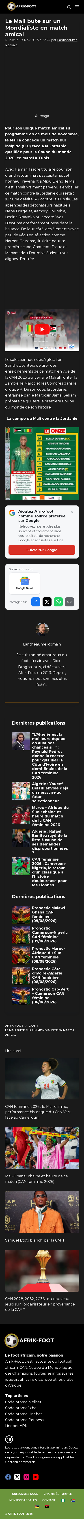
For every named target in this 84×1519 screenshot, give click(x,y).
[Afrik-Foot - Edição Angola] (47, 1506)
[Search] (69, 7)
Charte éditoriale (58, 1494)
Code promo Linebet (23, 1414)
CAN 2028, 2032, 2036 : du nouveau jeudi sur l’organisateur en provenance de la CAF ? (40, 1304)
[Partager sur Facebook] (35, 601)
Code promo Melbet (23, 1402)
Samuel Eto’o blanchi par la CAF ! (34, 1240)
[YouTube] (36, 1477)
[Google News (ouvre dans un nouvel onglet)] (25, 584)
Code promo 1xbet (21, 1408)
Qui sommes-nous (25, 1494)
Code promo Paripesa (24, 1420)
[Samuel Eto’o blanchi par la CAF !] (42, 1212)
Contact (48, 1500)
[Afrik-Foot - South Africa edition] (73, 1500)
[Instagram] (26, 1477)
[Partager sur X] (47, 601)
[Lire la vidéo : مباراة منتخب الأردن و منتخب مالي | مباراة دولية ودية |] (42, 330)
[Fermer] (72, 512)
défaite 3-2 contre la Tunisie (45, 199)
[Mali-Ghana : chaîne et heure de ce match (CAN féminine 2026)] (42, 1148)
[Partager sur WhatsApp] (58, 601)
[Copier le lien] (69, 601)
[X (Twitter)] (17, 1477)
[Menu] (77, 7)
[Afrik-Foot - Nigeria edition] (63, 1500)
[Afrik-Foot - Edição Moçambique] (37, 1506)
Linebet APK (16, 1426)
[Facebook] (8, 1477)
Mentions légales (23, 1500)
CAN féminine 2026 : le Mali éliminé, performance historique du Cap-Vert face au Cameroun (38, 1112)
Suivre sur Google (41, 550)
